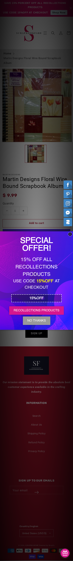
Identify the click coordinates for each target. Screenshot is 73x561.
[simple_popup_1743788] (65, 553)
